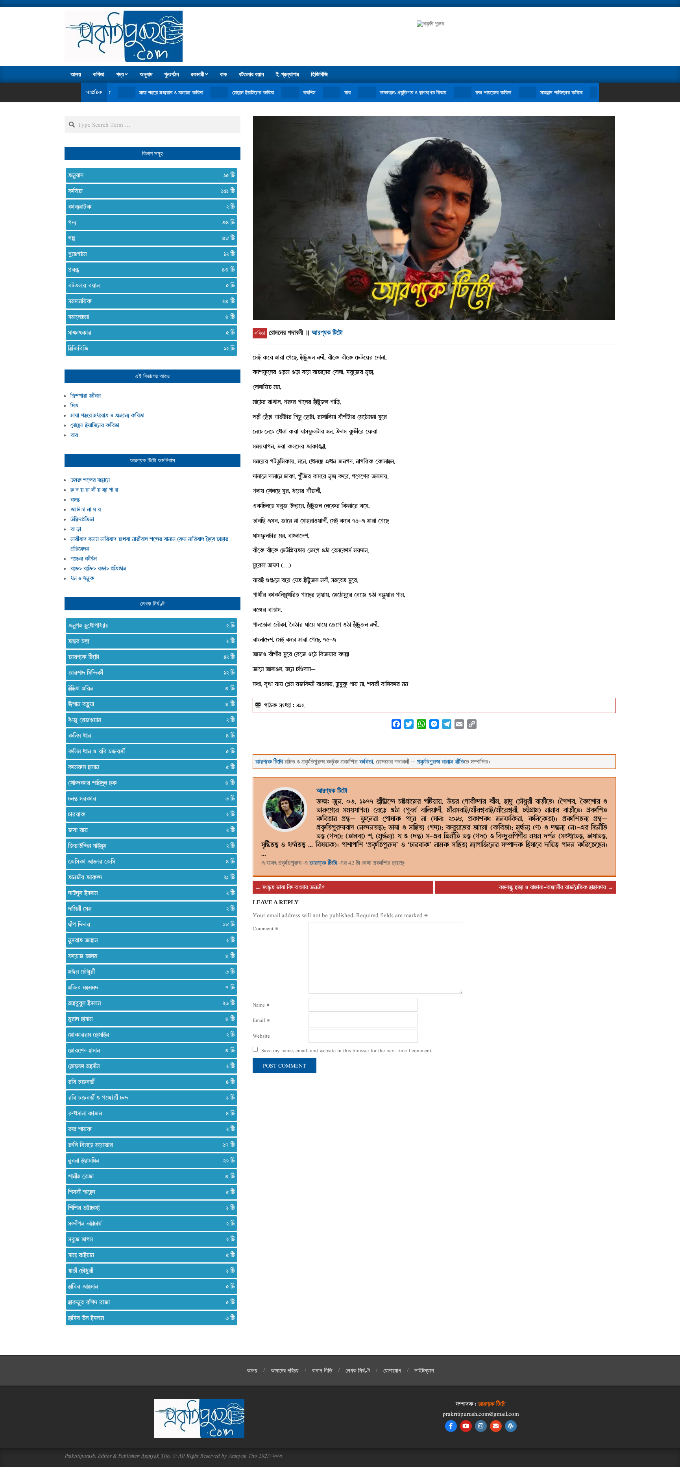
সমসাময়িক (148, 301)
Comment (265, 928)
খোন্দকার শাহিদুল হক (148, 782)
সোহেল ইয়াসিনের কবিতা (192, 92)
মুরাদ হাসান (148, 1018)
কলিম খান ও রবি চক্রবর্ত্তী (148, 751)
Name (261, 1004)
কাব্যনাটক (148, 206)
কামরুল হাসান (148, 767)
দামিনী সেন (148, 908)
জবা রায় (148, 830)
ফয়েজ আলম (148, 956)
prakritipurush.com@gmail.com (481, 1414)
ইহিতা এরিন (148, 688)
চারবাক (148, 814)
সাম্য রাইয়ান (148, 1255)
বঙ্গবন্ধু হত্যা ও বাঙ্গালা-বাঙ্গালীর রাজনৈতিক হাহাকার (552, 887)
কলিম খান (148, 735)
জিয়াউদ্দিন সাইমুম (148, 845)
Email (261, 1020)
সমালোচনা (148, 316)
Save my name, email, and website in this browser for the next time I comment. (346, 1050)
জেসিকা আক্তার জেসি (148, 861)
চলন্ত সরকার (148, 798)
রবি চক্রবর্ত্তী (148, 1081)
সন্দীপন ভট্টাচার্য (148, 1223)
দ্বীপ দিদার (148, 924)
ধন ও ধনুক (82, 578)
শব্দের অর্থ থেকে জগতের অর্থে (579, 92)
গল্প (148, 238)
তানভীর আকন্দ (148, 877)
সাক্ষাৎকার (148, 332)
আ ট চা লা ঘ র (85, 509)
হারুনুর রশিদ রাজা (148, 1302)
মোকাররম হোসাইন (148, 1034)
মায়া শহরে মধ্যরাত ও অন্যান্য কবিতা (110, 92)
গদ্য (148, 222)
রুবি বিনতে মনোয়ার (148, 1144)
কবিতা (259, 333)
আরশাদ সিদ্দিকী (148, 672)
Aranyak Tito (155, 1455)
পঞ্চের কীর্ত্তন (83, 558)
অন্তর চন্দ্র (148, 641)
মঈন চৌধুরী (148, 971)
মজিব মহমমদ (148, 987)
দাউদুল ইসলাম (148, 893)
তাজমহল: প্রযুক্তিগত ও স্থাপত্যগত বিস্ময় (352, 92)
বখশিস (248, 92)
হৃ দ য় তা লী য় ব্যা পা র (94, 490)
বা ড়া (75, 529)
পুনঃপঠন (148, 253)
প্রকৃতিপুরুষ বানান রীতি (440, 762)
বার (287, 92)
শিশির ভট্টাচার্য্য (148, 1207)
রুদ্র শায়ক (148, 1129)
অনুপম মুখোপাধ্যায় (148, 625)
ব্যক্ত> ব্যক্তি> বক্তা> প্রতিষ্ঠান (98, 568)
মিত (74, 405)
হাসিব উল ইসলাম (148, 1318)
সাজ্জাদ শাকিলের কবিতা (501, 92)
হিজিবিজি (148, 348)
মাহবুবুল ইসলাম (148, 1003)
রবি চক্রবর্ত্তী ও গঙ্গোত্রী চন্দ (148, 1097)
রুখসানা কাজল (148, 1113)
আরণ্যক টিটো (327, 332)
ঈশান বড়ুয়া (148, 704)
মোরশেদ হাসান (148, 1050)
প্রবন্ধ (148, 269)
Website (261, 1035)
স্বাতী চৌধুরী (148, 1270)
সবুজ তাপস (148, 1239)
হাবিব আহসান (148, 1286)
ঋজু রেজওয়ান (148, 719)
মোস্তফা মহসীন (148, 1066)
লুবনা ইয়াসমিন (148, 1160)
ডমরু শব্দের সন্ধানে (90, 480)
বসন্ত (75, 499)
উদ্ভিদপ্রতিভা (82, 519)
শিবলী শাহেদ (148, 1192)
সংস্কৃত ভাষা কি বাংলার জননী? (293, 887)
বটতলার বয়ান (148, 285)
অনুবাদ (148, 175)
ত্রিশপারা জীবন (85, 396)
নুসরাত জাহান (148, 940)
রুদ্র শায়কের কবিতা (433, 92)
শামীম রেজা (148, 1176)
